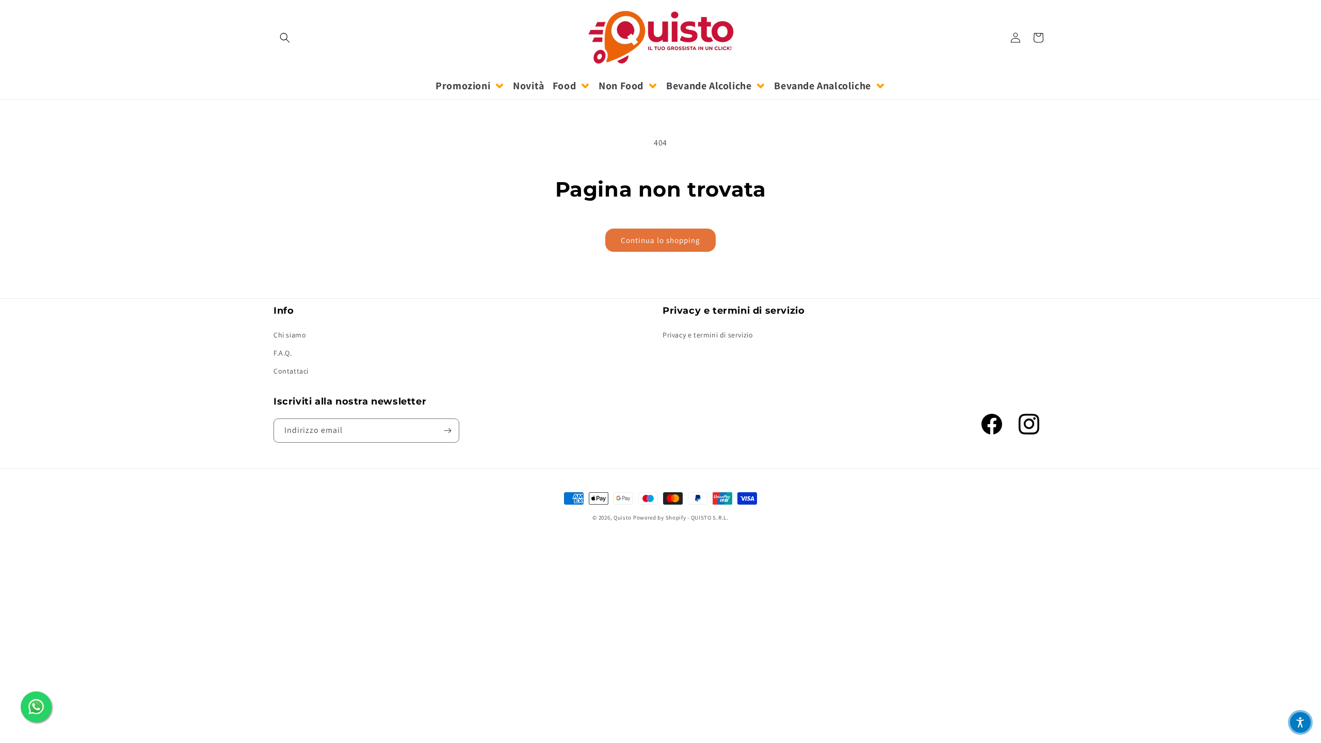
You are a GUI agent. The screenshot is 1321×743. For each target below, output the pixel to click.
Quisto (623, 517)
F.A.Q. (282, 353)
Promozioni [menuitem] (463, 85)
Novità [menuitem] (528, 85)
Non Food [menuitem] (621, 85)
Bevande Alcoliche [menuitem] (708, 85)
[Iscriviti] (447, 430)
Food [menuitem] (564, 85)
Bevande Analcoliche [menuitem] (822, 85)
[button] (284, 37)
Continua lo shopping (660, 240)
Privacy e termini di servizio (708, 335)
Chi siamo (289, 335)
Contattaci (291, 371)
